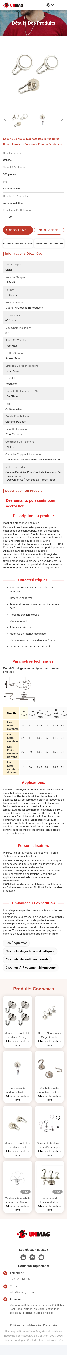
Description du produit (49, 243)
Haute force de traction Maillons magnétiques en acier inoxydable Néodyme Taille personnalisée (49, 1200)
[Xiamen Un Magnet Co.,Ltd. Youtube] (32, 1257)
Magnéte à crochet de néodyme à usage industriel (18, 1035)
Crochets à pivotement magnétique (31, 967)
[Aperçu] (33, 1234)
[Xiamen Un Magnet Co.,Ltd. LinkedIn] (23, 1257)
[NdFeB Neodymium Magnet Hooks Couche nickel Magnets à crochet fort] (49, 1013)
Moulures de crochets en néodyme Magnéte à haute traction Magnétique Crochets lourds (18, 1200)
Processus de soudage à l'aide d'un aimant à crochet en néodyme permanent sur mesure (17, 1090)
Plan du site (50, 1325)
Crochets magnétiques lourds (27, 959)
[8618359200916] (41, 1257)
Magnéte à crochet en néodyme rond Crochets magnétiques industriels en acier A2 (18, 1145)
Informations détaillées (18, 243)
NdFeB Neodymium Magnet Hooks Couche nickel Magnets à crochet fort (49, 1035)
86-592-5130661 (21, 1279)
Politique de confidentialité (25, 1325)
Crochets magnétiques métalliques (30, 951)
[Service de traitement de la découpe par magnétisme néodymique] (49, 1123)
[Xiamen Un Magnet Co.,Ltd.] (13, 5)
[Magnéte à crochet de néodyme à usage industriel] (17, 1013)
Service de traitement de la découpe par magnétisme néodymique (49, 1145)
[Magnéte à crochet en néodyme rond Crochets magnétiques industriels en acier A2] (17, 1123)
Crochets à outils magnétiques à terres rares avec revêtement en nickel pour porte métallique (49, 1090)
